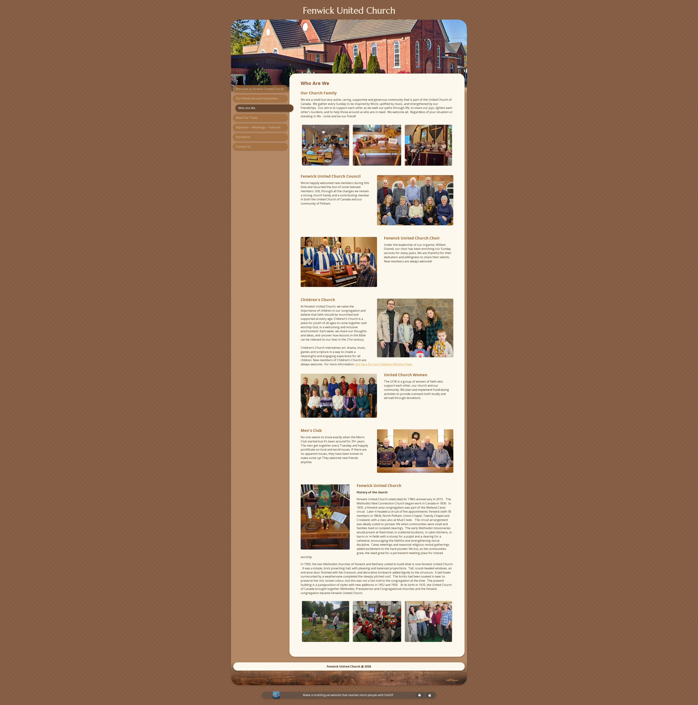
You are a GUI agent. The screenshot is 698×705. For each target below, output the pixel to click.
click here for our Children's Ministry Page (383, 364)
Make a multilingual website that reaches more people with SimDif (348, 695)
